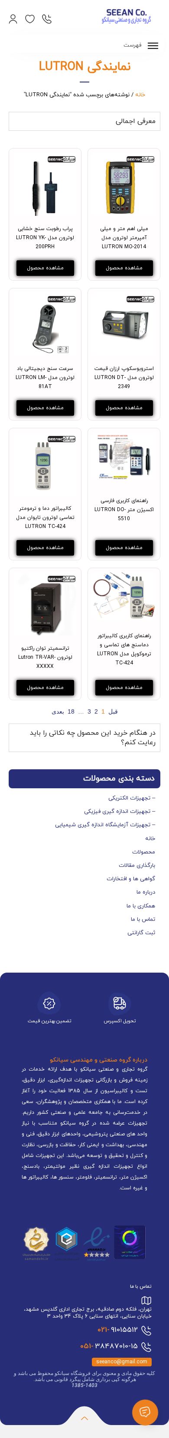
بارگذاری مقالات (137, 865)
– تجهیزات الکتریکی (131, 798)
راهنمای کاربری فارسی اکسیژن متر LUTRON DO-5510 (124, 509)
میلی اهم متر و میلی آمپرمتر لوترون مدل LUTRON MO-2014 (124, 237)
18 (71, 711)
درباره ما (145, 892)
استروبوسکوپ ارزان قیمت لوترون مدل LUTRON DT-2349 (124, 377)
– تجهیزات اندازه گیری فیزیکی (119, 811)
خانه (140, 95)
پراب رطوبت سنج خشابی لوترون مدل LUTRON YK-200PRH (45, 237)
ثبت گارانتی (141, 933)
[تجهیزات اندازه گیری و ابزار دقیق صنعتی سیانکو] (126, 17)
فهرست (133, 45)
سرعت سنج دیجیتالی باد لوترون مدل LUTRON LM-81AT (45, 377)
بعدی (58, 711)
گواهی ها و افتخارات (131, 879)
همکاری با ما (141, 906)
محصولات (143, 852)
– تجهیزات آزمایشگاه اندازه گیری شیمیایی (105, 825)
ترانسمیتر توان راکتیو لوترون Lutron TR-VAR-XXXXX (45, 657)
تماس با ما (143, 919)
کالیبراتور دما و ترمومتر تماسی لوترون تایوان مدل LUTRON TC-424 (45, 517)
